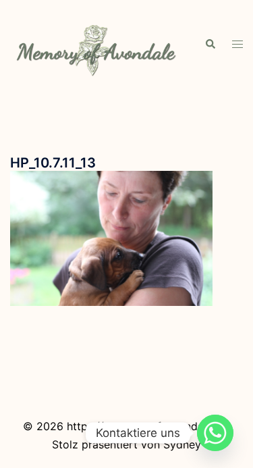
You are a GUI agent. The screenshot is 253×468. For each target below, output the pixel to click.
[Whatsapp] (215, 433)
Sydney (182, 444)
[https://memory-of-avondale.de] (97, 43)
